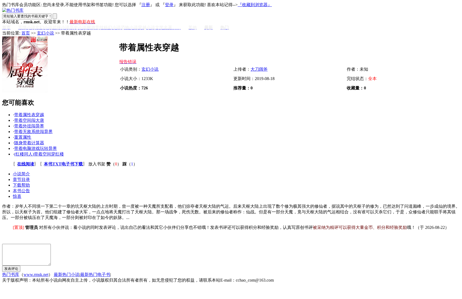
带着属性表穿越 (29, 114)
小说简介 (21, 174)
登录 (169, 4)
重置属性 (22, 137)
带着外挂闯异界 (29, 126)
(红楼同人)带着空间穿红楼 (39, 154)
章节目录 (21, 179)
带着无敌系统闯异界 (33, 131)
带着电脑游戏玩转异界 (35, 148)
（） (113, 164)
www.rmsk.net (36, 274)
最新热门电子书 (95, 274)
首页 (25, 33)
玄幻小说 (45, 33)
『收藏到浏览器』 (255, 4)
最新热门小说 (66, 274)
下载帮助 (21, 185)
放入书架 (96, 164)
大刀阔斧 (259, 69)
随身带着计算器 (29, 143)
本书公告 (21, 190)
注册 (145, 4)
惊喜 (17, 196)
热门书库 (10, 274)
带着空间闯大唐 (29, 120)
